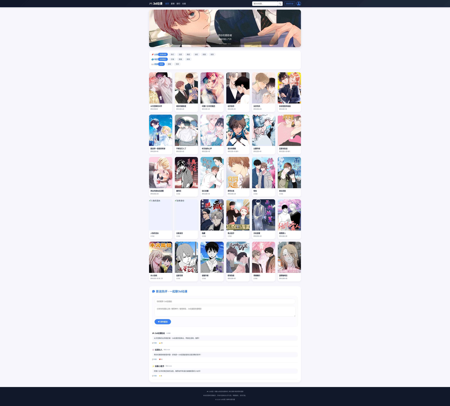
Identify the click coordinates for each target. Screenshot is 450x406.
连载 (169, 64)
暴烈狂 (178, 191)
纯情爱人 (282, 233)
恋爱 (180, 54)
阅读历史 (290, 3)
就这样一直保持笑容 (157, 149)
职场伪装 (231, 275)
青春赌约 (256, 275)
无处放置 (256, 233)
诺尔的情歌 (232, 149)
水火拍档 (153, 275)
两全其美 (282, 191)
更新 (173, 3)
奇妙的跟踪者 (181, 106)
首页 (167, 3)
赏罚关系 (231, 191)
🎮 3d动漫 (155, 3)
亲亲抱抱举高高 (285, 106)
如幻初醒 (205, 191)
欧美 (188, 59)
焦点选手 (231, 233)
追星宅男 (179, 275)
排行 (178, 3)
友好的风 (256, 106)
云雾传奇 (256, 149)
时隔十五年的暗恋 (208, 106)
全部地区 (163, 59)
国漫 (180, 59)
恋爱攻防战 (283, 149)
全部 (161, 64)
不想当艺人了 (181, 149)
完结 (177, 64)
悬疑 (188, 54)
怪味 (255, 191)
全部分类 (163, 54)
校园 (204, 54)
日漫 (172, 59)
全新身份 (179, 233)
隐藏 (203, 233)
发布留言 (164, 322)
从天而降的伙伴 (156, 106)
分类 (184, 3)
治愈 (196, 54)
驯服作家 (205, 275)
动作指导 (231, 106)
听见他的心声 (207, 149)
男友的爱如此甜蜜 (157, 191)
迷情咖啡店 (283, 275)
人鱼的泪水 (154, 233)
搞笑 (212, 54)
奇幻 (172, 54)
